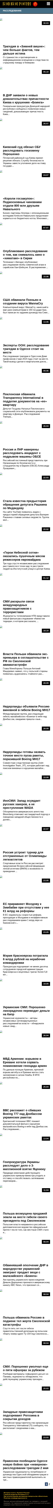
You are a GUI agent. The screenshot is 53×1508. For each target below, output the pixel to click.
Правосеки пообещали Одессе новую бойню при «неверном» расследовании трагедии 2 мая (25, 1464)
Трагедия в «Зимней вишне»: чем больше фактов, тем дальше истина (24, 50)
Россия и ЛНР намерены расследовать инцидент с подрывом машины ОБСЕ (22, 453)
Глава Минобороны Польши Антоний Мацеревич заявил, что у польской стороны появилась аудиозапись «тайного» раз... (25, 671)
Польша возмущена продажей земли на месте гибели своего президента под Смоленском (25, 1217)
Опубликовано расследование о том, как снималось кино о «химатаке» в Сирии (25, 254)
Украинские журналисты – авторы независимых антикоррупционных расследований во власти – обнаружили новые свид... (23, 1022)
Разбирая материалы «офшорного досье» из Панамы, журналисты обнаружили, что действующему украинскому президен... (25, 1376)
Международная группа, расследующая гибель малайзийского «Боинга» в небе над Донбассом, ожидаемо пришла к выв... (25, 716)
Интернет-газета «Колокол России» (17, 1492)
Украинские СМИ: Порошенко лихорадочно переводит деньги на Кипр (26, 1011)
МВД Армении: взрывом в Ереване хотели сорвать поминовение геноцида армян (25, 1062)
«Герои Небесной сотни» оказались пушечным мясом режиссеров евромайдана (24, 556)
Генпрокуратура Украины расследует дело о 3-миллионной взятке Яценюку (24, 1165)
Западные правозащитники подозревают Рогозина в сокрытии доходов (23, 1415)
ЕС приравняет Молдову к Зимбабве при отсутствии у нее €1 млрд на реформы (26, 907)
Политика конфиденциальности (15, 1498)
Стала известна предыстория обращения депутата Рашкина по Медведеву (25, 504)
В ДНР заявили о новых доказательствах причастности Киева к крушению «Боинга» (26, 99)
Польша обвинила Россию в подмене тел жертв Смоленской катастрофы (26, 1321)
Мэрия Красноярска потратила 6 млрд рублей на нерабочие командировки (25, 959)
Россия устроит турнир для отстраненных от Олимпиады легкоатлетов (25, 856)
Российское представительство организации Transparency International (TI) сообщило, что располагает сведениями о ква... (25, 1425)
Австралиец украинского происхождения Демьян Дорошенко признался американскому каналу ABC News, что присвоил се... (26, 1282)
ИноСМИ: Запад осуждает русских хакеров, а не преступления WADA (21, 804)
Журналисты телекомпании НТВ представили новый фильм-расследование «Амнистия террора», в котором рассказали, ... (26, 618)
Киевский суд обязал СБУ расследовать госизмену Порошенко (21, 150)
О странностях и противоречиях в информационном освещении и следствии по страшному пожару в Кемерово (26, 60)
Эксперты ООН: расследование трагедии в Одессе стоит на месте (26, 349)
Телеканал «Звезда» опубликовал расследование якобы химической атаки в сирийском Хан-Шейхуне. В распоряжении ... (25, 265)
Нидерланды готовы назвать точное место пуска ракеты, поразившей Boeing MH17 (24, 755)
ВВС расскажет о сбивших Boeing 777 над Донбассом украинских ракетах (22, 1114)
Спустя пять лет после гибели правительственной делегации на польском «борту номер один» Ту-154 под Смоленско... (26, 1331)
